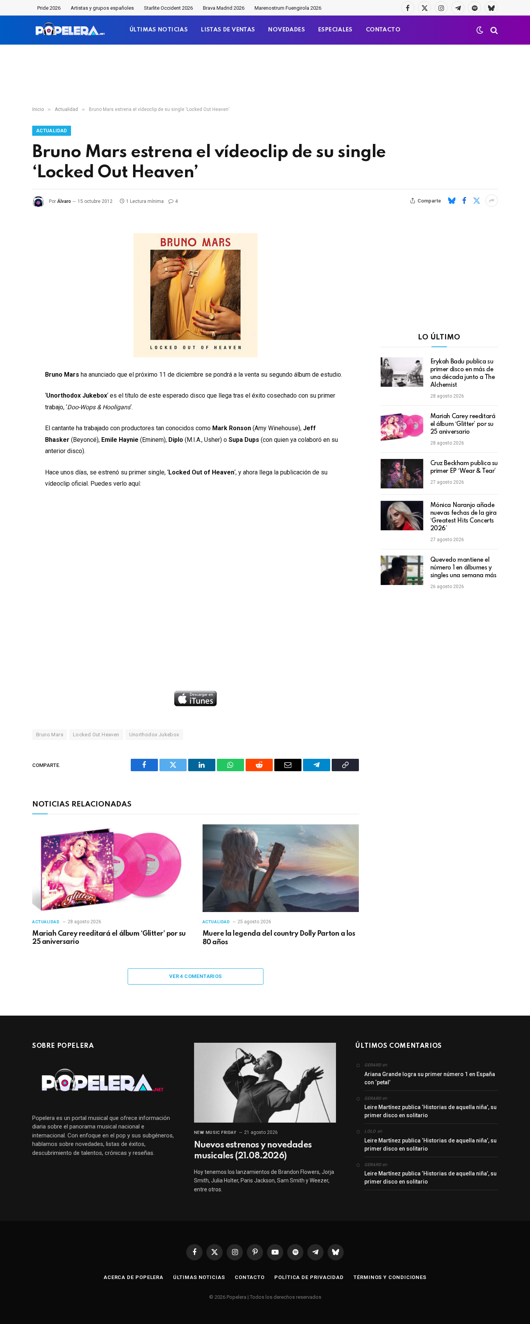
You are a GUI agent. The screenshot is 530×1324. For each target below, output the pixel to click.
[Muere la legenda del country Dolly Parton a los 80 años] (281, 868)
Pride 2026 (49, 8)
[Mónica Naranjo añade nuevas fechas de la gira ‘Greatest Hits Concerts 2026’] (402, 515)
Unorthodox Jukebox (154, 734)
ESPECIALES (335, 30)
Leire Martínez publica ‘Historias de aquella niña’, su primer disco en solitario (430, 1111)
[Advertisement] (265, 75)
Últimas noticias (199, 1277)
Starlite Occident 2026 (168, 8)
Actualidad (51, 130)
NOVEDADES (286, 30)
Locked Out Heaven (96, 734)
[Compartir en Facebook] (464, 200)
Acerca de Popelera (133, 1277)
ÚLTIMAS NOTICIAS (159, 30)
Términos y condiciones (389, 1277)
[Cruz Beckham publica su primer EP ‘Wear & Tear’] (402, 473)
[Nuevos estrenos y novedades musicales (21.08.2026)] (265, 1083)
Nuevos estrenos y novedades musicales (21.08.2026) (253, 1150)
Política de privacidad (309, 1277)
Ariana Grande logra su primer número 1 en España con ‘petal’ (429, 1078)
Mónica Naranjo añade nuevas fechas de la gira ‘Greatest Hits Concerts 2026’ (463, 517)
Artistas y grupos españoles (102, 8)
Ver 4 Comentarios (195, 976)
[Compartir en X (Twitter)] (476, 200)
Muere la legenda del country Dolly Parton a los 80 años (279, 938)
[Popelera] (70, 30)
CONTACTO (383, 30)
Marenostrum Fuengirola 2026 (288, 8)
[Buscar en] (493, 30)
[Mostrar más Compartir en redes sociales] (491, 200)
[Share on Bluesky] (451, 200)
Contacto (250, 1277)
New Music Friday (215, 1132)
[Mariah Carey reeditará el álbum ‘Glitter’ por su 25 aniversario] (110, 868)
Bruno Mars (49, 734)
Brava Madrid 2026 (223, 8)
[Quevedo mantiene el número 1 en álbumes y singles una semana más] (402, 570)
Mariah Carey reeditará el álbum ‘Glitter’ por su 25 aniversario (109, 938)
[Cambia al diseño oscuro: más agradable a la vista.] (480, 30)
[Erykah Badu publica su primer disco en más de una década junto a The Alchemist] (402, 372)
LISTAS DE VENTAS (228, 30)
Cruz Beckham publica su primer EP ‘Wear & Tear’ (464, 467)
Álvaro (64, 201)
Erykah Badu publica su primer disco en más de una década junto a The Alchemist (462, 373)
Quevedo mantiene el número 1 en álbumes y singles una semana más (463, 568)
